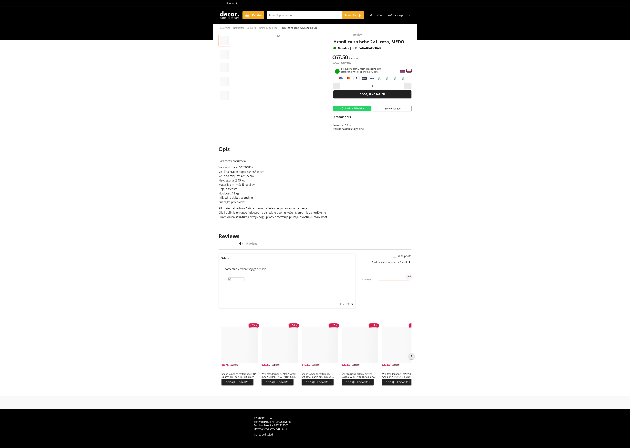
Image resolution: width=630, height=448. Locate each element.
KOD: (355, 48)
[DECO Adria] (229, 15)
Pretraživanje (353, 15)
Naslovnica (224, 27)
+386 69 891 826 (392, 108)
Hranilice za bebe (268, 27)
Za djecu (251, 27)
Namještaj (238, 27)
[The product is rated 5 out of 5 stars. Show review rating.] (227, 370)
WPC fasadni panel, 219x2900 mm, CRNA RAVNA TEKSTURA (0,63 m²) (397, 375)
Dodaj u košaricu (372, 94)
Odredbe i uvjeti (263, 434)
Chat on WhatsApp (355, 108)
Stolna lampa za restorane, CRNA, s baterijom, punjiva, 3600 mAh (239, 375)
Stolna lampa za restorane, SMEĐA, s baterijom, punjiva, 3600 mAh (317, 375)
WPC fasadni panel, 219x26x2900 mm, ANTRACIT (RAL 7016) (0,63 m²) (279, 375)
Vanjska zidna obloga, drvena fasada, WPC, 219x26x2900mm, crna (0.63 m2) (358, 375)
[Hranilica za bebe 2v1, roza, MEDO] (279, 36)
